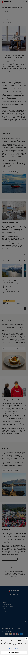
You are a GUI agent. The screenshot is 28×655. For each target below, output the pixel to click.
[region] (14, 646)
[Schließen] (26, 638)
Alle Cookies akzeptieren (14, 652)
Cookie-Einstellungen (14, 648)
